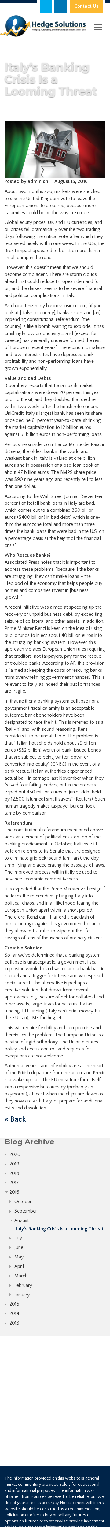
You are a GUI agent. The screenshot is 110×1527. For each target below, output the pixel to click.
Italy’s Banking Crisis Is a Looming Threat (59, 1229)
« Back (15, 1120)
